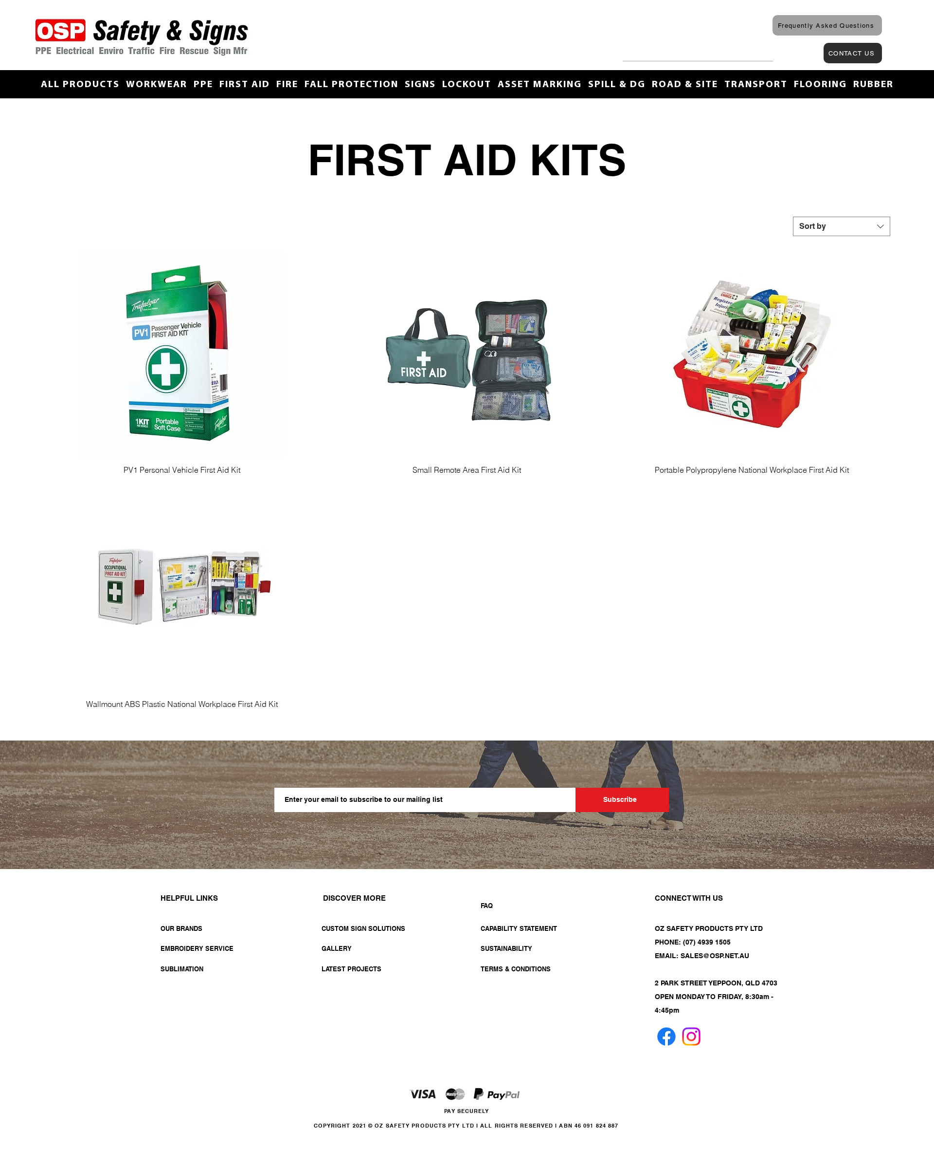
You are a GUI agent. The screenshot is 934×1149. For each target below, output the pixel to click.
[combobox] (841, 226)
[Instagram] (691, 1036)
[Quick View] (182, 354)
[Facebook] (666, 1036)
